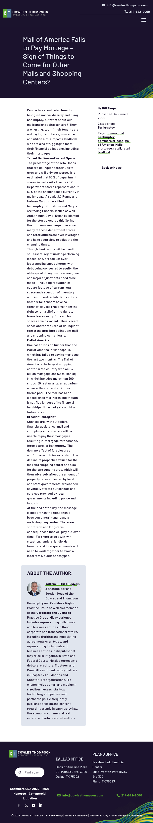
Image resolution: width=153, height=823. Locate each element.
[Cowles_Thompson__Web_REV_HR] (25, 11)
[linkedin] (40, 805)
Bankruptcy (106, 127)
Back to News (112, 167)
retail (117, 148)
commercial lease (110, 141)
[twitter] (26, 805)
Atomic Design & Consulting (125, 815)
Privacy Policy (54, 815)
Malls (119, 144)
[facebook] (19, 805)
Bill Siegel (109, 108)
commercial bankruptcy (111, 135)
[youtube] (33, 805)
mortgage (105, 148)
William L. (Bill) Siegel (61, 584)
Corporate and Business (53, 612)
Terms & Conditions (76, 815)
